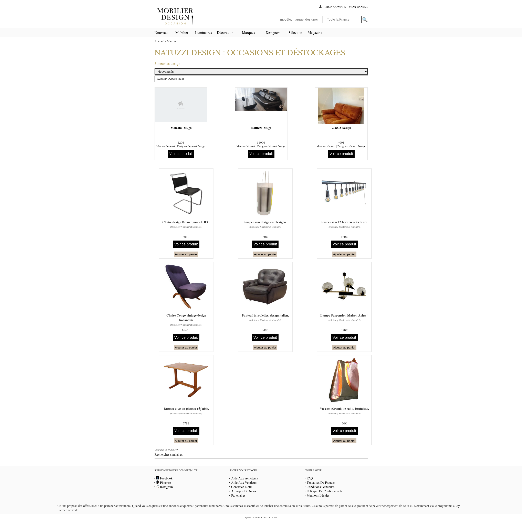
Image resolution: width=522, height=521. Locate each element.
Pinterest (165, 482)
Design (181, 127)
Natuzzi (170, 146)
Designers (273, 32)
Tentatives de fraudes (321, 482)
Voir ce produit (181, 154)
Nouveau (161, 32)
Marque (172, 41)
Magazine (315, 32)
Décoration (225, 32)
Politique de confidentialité (325, 491)
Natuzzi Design (196, 146)
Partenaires (238, 495)
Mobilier (181, 32)
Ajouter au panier (186, 254)
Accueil (159, 41)
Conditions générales (320, 487)
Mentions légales (318, 495)
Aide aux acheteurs (244, 478)
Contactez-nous (241, 487)
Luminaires (203, 32)
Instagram (166, 487)
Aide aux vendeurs (244, 482)
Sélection (295, 32)
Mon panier (358, 6)
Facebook (166, 478)
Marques (248, 32)
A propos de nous (243, 491)
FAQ (310, 478)
